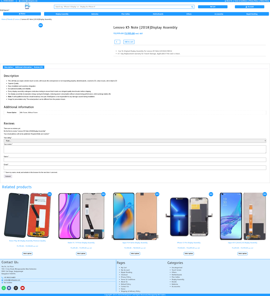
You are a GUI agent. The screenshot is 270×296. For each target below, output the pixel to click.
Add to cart (129, 42)
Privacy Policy (126, 277)
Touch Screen (176, 270)
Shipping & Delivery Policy (130, 291)
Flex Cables (125, 14)
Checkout (124, 275)
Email (6, 164)
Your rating (8, 137)
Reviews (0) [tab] (38, 67)
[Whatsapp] (4, 288)
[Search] (192, 7)
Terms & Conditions (128, 279)
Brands (10, 19)
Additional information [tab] (23, 67)
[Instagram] (16, 288)
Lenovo (17, 19)
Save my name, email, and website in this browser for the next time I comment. (31, 172)
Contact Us (125, 286)
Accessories (219, 14)
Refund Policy (126, 284)
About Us (124, 282)
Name (6, 156)
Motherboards (158, 14)
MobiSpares (126, 295)
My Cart (124, 268)
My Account (125, 270)
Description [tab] (8, 67)
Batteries (94, 14)
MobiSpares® (4, 10)
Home (4, 19)
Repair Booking (251, 14)
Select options (27, 253)
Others (188, 14)
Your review (8, 144)
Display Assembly (62, 14)
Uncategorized (177, 268)
